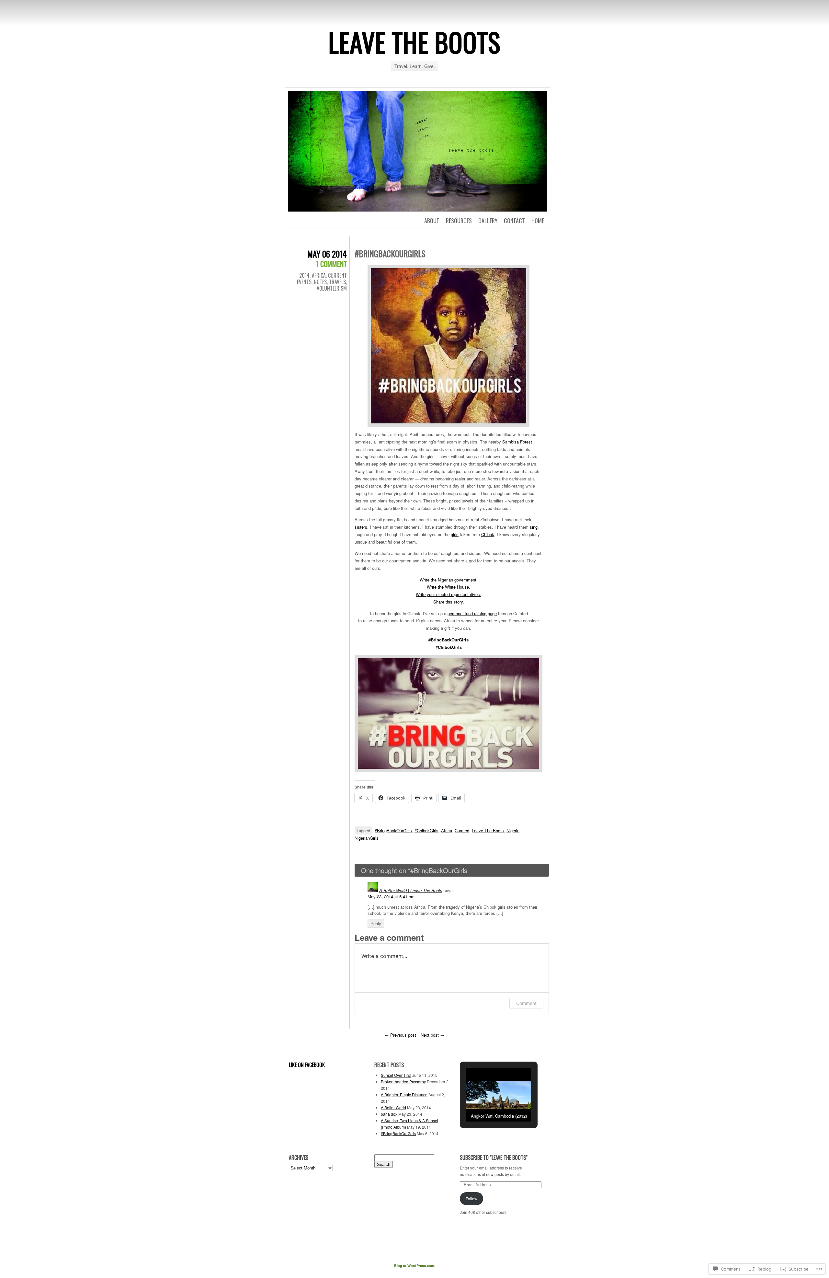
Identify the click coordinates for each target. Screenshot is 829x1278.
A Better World (393, 1107)
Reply (375, 923)
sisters (361, 527)
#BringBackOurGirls (393, 830)
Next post (432, 1035)
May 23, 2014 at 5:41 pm (391, 896)
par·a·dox (389, 1114)
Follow (471, 1198)
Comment (526, 1003)
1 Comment (331, 264)
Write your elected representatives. (448, 594)
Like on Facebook (307, 1065)
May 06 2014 (327, 254)
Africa (319, 275)
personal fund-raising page (472, 613)
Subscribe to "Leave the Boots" (494, 1157)
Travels (337, 282)
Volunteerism (332, 288)
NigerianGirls (367, 838)
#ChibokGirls (426, 830)
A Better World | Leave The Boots (410, 890)
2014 (304, 275)
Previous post (400, 1035)
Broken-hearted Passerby (403, 1081)
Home (537, 220)
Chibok (487, 534)
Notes (320, 282)
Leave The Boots (414, 42)
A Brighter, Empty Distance (404, 1094)
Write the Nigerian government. (449, 580)
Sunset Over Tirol (396, 1075)
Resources (459, 220)
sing (534, 527)
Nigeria (512, 830)
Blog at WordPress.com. (414, 1265)
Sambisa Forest (517, 442)
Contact (514, 220)
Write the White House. (448, 587)
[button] (484, 1104)
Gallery (487, 220)
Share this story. (448, 602)
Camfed (462, 830)
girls (455, 534)
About (431, 220)
